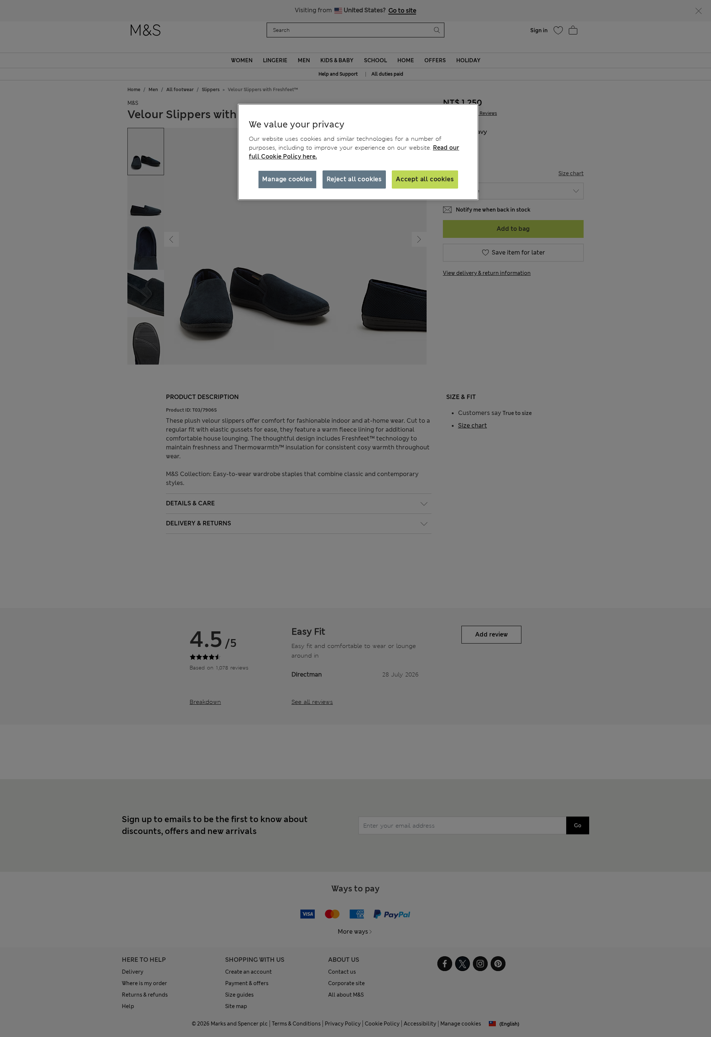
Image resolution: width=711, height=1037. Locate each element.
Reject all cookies (354, 179)
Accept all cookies (425, 179)
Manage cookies (287, 179)
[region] (358, 152)
